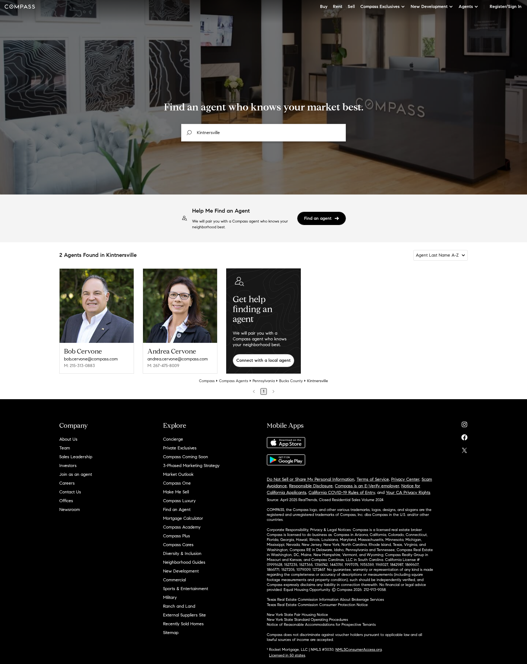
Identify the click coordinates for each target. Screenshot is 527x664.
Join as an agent (75, 474)
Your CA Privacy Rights (408, 492)
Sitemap (170, 632)
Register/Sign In (506, 6)
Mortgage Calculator (183, 518)
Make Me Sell (176, 491)
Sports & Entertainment (185, 588)
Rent (337, 6)
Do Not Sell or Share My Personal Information (310, 479)
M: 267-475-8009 (163, 365)
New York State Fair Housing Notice (297, 614)
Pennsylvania (264, 381)
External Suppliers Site (184, 615)
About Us (68, 439)
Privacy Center (405, 479)
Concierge (173, 439)
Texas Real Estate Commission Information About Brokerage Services (325, 599)
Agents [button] (466, 6)
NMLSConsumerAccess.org (358, 649)
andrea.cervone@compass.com (177, 359)
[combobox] (263, 132)
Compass (207, 381)
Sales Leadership (75, 456)
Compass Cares (178, 544)
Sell (351, 6)
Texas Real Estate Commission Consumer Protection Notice (317, 604)
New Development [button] (429, 6)
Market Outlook (178, 474)
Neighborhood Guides (184, 562)
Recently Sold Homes (183, 623)
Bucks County (291, 381)
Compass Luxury (179, 500)
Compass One (177, 483)
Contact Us (70, 491)
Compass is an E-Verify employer (367, 485)
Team (64, 448)
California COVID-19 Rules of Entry (342, 492)
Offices (66, 500)
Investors (68, 465)
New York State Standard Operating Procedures (307, 619)
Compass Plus (176, 535)
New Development (181, 571)
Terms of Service (373, 479)
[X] (464, 449)
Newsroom (69, 509)
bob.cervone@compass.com (91, 359)
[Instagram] (464, 423)
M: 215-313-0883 (79, 365)
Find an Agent (176, 509)
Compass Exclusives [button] (380, 6)
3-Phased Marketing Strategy (191, 465)
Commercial (174, 579)
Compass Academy (182, 527)
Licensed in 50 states (287, 655)
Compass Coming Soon (185, 456)
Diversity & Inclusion (182, 553)
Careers (67, 483)
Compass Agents (233, 381)
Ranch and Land (179, 606)
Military (170, 597)
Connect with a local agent (263, 360)
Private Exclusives (180, 448)
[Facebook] (464, 436)
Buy (323, 6)
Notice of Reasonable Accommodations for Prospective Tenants (321, 624)
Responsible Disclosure (311, 485)
